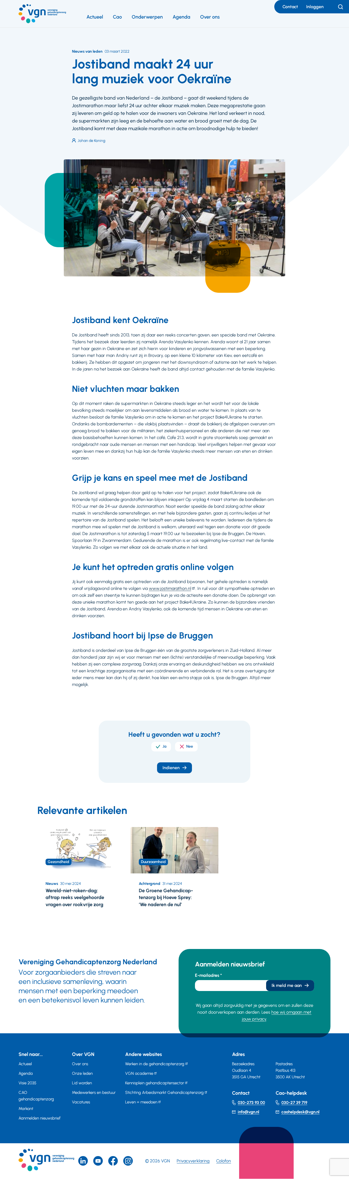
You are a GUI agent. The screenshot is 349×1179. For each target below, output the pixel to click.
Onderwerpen (147, 17)
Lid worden (82, 1082)
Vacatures (81, 1102)
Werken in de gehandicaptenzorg (154, 1063)
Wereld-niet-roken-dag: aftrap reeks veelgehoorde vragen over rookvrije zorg (75, 897)
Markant (26, 1108)
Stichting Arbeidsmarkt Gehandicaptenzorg (164, 1092)
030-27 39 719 (294, 1102)
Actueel (94, 17)
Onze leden (82, 1073)
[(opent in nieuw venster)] (113, 1161)
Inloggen (315, 6)
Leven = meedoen (141, 1102)
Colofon (223, 1160)
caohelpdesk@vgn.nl (300, 1111)
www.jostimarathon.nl (170, 588)
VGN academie (139, 1073)
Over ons (210, 17)
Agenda (181, 17)
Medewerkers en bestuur (94, 1092)
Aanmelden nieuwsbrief (40, 1118)
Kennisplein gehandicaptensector (154, 1082)
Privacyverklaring (193, 1160)
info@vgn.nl (248, 1111)
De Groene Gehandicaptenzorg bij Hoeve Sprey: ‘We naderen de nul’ (166, 897)
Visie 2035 (27, 1082)
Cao (117, 17)
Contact (290, 6)
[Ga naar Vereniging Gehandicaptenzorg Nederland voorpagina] (42, 13)
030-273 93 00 (251, 1102)
